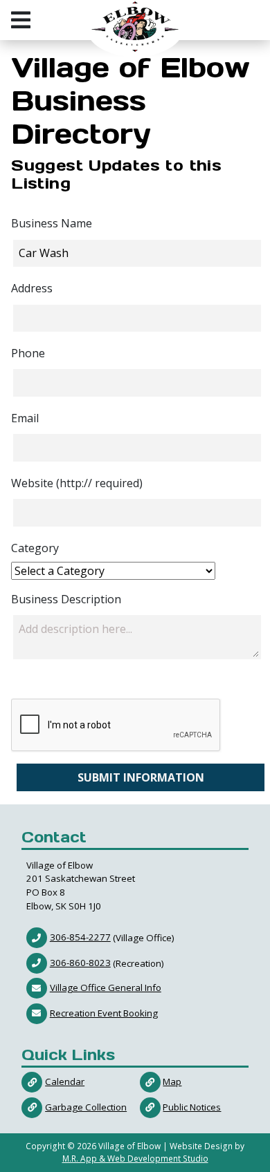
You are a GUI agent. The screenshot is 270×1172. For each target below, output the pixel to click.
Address (32, 288)
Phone (28, 353)
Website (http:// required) (77, 483)
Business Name (51, 223)
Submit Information (141, 777)
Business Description (66, 599)
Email (25, 418)
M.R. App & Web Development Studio (135, 1158)
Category (35, 548)
